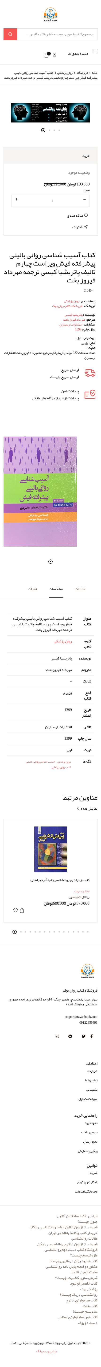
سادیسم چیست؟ (85, 1311)
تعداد (86, 190)
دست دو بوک (87, 1322)
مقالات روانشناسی (84, 1238)
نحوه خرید (91, 1122)
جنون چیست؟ (87, 1221)
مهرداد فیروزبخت (74, 319)
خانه (94, 72)
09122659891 (88, 1022)
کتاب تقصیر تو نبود (83, 1283)
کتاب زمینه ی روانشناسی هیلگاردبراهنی (60, 880)
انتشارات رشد (81, 891)
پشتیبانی (91, 1089)
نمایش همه (88, 808)
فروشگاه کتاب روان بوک (67, 306)
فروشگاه (82, 72)
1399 (78, 329)
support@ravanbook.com (81, 1016)
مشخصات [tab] (56, 589)
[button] (82, 55)
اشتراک (78, 227)
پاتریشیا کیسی (74, 314)
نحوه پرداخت (89, 1132)
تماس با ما (91, 1080)
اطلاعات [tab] (80, 589)
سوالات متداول (87, 1099)
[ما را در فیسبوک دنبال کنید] (91, 1036)
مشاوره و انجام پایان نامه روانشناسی (71, 1266)
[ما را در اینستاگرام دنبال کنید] (57, 1036)
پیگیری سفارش (87, 1151)
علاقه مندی (75, 215)
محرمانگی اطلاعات (86, 1191)
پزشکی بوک (88, 1289)
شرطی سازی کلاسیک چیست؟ (76, 1278)
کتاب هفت (89, 1306)
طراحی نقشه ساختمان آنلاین (77, 1216)
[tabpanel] (50, 112)
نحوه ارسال (90, 1141)
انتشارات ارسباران (70, 324)
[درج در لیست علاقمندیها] (15, 911)
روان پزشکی (65, 72)
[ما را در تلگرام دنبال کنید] (70, 1036)
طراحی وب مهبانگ (46, 1351)
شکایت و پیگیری (87, 1182)
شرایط (93, 1172)
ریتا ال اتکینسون (79, 896)
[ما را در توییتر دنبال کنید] (83, 1036)
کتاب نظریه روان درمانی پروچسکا (73, 1261)
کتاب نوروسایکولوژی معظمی (77, 1317)
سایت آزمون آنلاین (84, 1272)
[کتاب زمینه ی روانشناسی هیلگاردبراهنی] (50, 849)
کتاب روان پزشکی (61, 767)
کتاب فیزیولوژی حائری (81, 1300)
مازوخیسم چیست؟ (83, 1255)
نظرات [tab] (32, 589)
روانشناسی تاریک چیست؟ (78, 1294)
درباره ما (92, 1070)
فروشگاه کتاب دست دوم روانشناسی (71, 1249)
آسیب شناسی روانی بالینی (40, 761)
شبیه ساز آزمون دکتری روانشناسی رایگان (67, 1244)
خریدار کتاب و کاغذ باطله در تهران (72, 1233)
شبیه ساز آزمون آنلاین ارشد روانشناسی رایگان (63, 1227)
